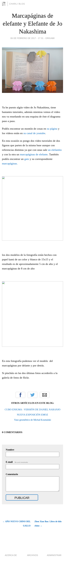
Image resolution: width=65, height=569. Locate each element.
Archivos (32, 555)
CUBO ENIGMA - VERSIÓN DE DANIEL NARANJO (32, 409)
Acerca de (11, 555)
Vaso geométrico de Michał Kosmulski (32, 420)
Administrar (54, 555)
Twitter (32, 395)
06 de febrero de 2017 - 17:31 (26, 38)
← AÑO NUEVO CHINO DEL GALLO (16, 523)
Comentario (12, 474)
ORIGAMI (50, 38)
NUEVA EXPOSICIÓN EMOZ (32, 414)
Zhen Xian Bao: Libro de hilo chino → (48, 523)
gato (26, 158)
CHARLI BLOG (17, 4)
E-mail (17, 462)
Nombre (10, 449)
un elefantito (54, 149)
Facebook (20, 395)
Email (44, 395)
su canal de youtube (34, 133)
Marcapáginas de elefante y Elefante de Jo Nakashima (32, 23)
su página (52, 128)
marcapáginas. (10, 163)
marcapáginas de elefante (34, 154)
